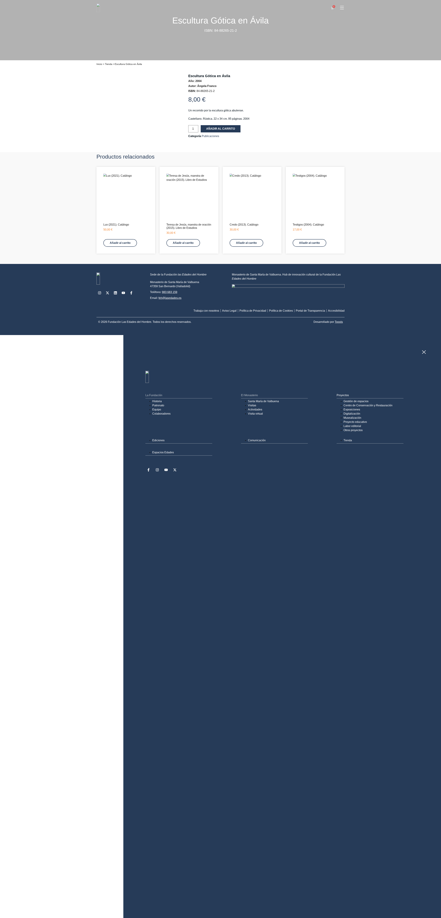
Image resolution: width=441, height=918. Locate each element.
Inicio (99, 64)
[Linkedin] (115, 293)
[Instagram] (99, 293)
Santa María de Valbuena (263, 401)
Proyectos (343, 395)
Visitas (252, 405)
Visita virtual (255, 413)
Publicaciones (210, 136)
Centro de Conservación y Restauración (367, 405)
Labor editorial (352, 426)
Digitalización (351, 413)
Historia (157, 401)
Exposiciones (351, 409)
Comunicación (257, 440)
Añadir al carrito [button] (120, 242)
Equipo (156, 409)
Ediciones (158, 440)
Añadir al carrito (220, 128)
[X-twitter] (107, 293)
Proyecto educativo (355, 421)
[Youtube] (123, 293)
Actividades (255, 409)
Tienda (108, 64)
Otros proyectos (353, 430)
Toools (339, 321)
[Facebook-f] (131, 293)
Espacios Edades (163, 452)
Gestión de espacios (355, 401)
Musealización (352, 417)
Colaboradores (161, 413)
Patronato (158, 405)
